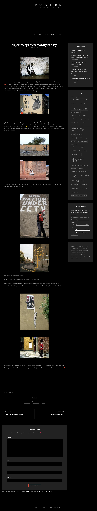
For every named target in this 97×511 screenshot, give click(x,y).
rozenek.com (48, 5)
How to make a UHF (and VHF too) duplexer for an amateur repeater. (80, 213)
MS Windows (82, 141)
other (84, 150)
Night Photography (78, 147)
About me (54, 34)
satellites (86, 180)
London (73, 141)
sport (75, 189)
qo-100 (86, 171)
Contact (61, 34)
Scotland (73, 184)
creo (78, 112)
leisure (83, 138)
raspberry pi (77, 181)
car (73, 112)
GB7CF (47, 34)
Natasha (74, 144)
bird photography (80, 109)
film (73, 122)
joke (44, 402)
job (73, 134)
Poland (75, 171)
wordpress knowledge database (79, 195)
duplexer (75, 119)
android (73, 103)
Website (9, 477)
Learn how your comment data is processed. (39, 491)
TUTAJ (5, 84)
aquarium (74, 105)
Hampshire (80, 122)
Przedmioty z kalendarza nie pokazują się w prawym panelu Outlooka (79, 72)
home (85, 124)
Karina (75, 138)
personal (76, 154)
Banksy (28, 402)
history (79, 125)
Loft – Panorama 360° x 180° (82, 230)
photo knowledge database (80, 165)
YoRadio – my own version (78, 50)
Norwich (76, 150)
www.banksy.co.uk (59, 368)
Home (34, 34)
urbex (75, 192)
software (82, 184)
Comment (9, 437)
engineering (84, 119)
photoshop (74, 168)
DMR (84, 115)
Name (8, 460)
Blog (40, 34)
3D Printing (75, 97)
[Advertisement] (48, 22)
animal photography (83, 103)
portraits (81, 171)
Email (8, 469)
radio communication (80, 176)
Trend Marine (83, 188)
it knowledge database (78, 129)
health (73, 124)
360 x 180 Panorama (79, 100)
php (81, 168)
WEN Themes (59, 507)
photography (78, 159)
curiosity (36, 402)
